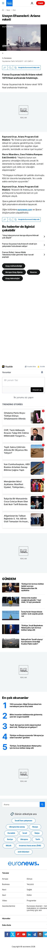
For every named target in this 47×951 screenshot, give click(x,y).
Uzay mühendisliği (13, 266)
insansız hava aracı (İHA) (30, 845)
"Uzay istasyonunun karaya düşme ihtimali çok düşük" (20, 236)
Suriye (10, 839)
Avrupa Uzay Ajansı (14, 272)
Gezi (4, 895)
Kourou (33, 272)
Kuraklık (11, 833)
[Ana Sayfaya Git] (9, 3)
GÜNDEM (9, 579)
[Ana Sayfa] (3, 10)
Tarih (37, 839)
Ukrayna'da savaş (17, 827)
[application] (23, 37)
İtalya (37, 833)
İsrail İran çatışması (23, 821)
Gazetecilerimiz (8, 906)
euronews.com (24, 209)
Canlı (40, 3)
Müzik (8, 845)
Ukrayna (24, 839)
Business (6, 884)
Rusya (35, 827)
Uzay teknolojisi (12, 278)
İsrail (25, 833)
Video (4, 900)
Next (8, 10)
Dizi (14, 10)
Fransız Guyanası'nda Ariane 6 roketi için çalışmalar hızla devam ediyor (19, 245)
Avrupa (5, 879)
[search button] (42, 804)
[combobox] (23, 804)
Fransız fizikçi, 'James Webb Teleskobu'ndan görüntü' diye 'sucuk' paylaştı (18, 254)
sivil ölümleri (23, 852)
